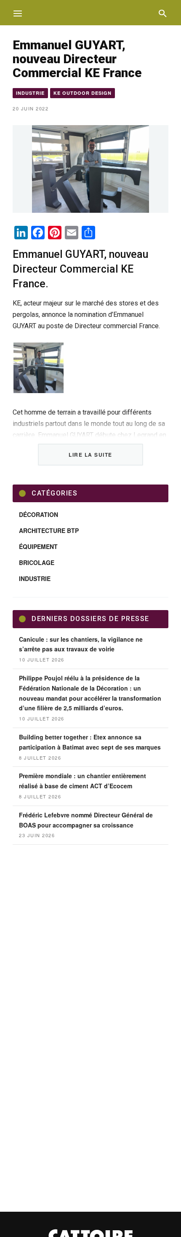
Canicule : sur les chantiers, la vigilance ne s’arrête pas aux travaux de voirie (81, 644)
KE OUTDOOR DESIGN (82, 93)
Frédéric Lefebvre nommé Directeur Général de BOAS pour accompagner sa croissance (86, 820)
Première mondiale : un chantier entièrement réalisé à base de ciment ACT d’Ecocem (82, 780)
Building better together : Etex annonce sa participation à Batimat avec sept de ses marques (90, 742)
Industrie (30, 93)
